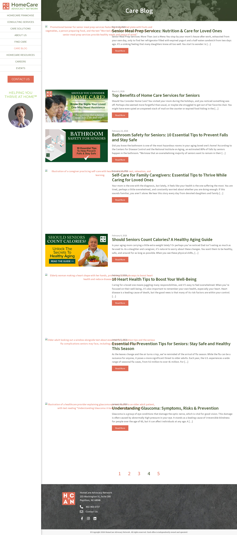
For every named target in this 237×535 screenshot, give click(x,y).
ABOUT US (21, 35)
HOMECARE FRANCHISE (20, 15)
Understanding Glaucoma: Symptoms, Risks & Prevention (165, 408)
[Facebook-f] (82, 518)
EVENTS (20, 68)
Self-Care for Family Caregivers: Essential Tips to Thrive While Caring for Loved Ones (169, 177)
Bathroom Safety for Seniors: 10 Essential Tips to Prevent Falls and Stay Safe (170, 137)
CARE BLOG (20, 48)
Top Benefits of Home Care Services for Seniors (156, 95)
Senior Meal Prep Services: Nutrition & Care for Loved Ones (167, 31)
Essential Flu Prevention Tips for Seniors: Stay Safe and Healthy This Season (171, 346)
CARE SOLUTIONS (20, 28)
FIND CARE (20, 42)
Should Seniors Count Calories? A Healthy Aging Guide (162, 239)
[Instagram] (88, 518)
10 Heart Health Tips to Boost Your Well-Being (154, 279)
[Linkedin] (95, 518)
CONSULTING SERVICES (20, 22)
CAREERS (20, 61)
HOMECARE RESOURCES (20, 55)
